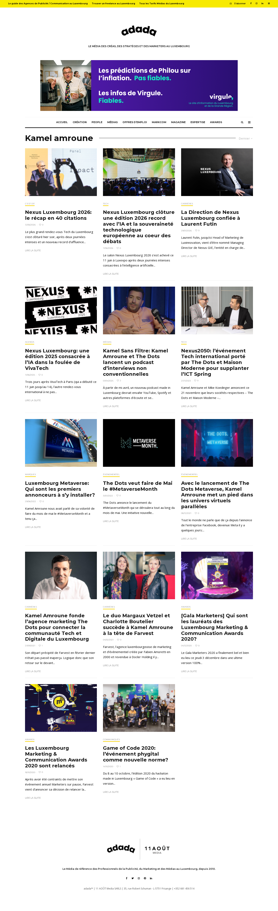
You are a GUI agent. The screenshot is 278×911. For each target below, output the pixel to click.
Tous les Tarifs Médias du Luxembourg (161, 3)
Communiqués (111, 739)
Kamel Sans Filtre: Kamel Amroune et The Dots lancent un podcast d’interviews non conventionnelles (135, 362)
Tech (105, 203)
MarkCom (159, 122)
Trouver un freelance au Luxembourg (113, 3)
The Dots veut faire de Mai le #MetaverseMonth (137, 486)
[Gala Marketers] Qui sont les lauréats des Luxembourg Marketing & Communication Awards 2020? (214, 627)
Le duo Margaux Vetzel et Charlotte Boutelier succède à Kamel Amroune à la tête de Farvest (138, 624)
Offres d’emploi (135, 122)
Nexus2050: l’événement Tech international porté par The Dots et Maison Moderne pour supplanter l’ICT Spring (215, 362)
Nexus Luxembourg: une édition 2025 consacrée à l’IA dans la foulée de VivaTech (57, 359)
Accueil (62, 122)
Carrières (187, 203)
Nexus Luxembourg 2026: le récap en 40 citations (58, 215)
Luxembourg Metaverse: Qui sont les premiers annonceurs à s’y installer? (60, 489)
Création (80, 122)
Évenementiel (111, 474)
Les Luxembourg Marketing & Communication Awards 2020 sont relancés (56, 756)
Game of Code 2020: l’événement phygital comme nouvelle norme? (135, 754)
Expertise (197, 122)
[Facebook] (251, 3)
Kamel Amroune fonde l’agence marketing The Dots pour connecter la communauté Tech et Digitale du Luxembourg (57, 627)
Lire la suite (33, 250)
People (97, 122)
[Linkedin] (262, 3)
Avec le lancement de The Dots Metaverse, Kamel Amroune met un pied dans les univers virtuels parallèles (217, 494)
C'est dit (30, 203)
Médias (112, 122)
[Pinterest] (145, 878)
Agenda (29, 342)
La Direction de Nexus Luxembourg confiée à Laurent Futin (210, 218)
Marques (30, 474)
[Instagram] (256, 3)
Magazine (178, 122)
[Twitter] (132, 878)
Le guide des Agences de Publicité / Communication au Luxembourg (48, 3)
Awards (216, 122)
